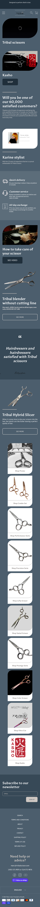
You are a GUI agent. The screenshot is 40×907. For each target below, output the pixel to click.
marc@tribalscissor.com (20, 866)
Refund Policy (20, 846)
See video (12, 260)
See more (20, 317)
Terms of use (20, 842)
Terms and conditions (20, 820)
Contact (20, 833)
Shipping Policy (20, 837)
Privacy (20, 828)
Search (20, 815)
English (18, 890)
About (20, 824)
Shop (10, 82)
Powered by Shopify (19, 897)
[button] (3, 13)
